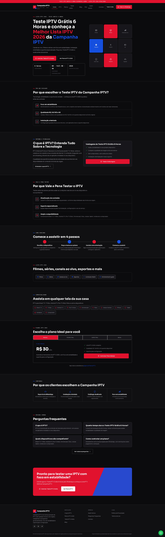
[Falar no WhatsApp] (160, 532)
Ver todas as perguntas (81, 451)
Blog (80, 7)
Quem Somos (90, 7)
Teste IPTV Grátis (69, 519)
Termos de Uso (116, 516)
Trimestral (70, 337)
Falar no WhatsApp (125, 7)
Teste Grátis (71, 7)
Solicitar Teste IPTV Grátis (45, 58)
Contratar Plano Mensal (107, 356)
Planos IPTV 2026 (69, 516)
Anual (120, 337)
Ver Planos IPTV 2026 (66, 58)
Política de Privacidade (118, 513)
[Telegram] (42, 526)
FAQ (86, 7)
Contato (101, 7)
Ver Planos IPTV (68, 489)
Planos (66, 7)
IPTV (60, 7)
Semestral (95, 337)
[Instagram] (38, 526)
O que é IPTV (68, 513)
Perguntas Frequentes (94, 516)
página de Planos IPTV (89, 365)
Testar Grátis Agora (109, 161)
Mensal (45, 337)
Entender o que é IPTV (42, 166)
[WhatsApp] (34, 526)
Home (54, 7)
